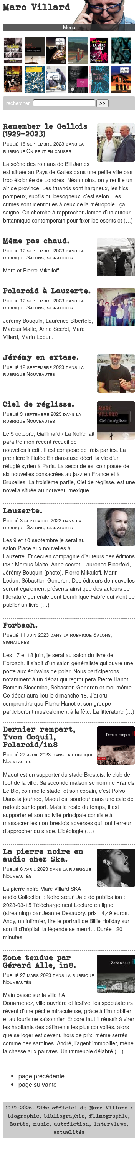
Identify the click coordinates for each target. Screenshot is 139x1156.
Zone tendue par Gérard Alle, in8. (39, 961)
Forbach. (20, 625)
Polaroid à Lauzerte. (47, 290)
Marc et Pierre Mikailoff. (31, 270)
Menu (69, 27)
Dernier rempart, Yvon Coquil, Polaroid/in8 (39, 737)
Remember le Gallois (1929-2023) (45, 130)
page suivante (37, 1084)
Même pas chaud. (36, 240)
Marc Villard (37, 7)
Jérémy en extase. (41, 357)
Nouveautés (40, 373)
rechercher (18, 102)
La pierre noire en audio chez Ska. (43, 855)
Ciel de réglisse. (38, 404)
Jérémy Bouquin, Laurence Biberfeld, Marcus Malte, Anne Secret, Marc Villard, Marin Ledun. (48, 328)
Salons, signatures (49, 257)
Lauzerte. (23, 510)
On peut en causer (48, 150)
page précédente (41, 1075)
